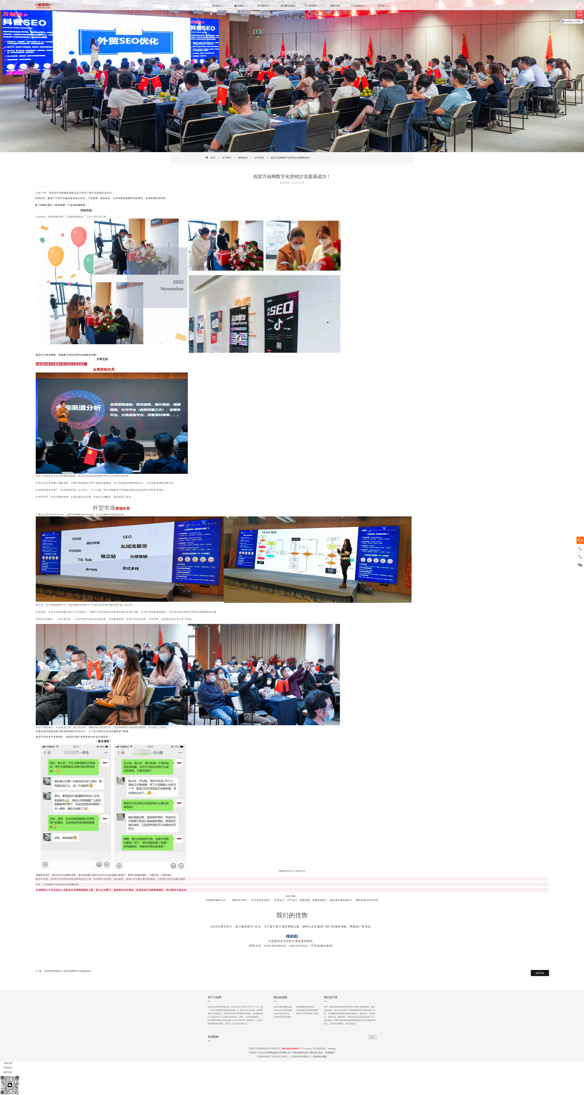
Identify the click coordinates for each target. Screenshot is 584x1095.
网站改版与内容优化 (367, 900)
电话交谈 (7, 1067)
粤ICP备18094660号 (290, 1049)
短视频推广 (330, 1052)
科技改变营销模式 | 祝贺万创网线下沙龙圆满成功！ (68, 971)
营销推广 (241, 6)
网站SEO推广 (240, 900)
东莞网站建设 (272, 1052)
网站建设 (216, 6)
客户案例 (313, 6)
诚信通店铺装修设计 (341, 900)
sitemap (331, 1048)
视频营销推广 (319, 900)
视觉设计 (265, 6)
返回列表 (540, 973)
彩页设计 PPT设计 (286, 900)
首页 (212, 157)
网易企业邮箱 (289, 6)
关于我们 (381, 6)
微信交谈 (7, 1072)
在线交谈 (7, 1063)
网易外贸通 (335, 6)
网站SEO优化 (316, 1052)
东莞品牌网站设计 (300, 1052)
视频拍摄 (305, 900)
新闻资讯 (243, 157)
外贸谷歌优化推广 (261, 900)
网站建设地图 (319, 1056)
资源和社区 (359, 6)
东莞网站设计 (285, 1052)
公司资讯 (259, 157)
